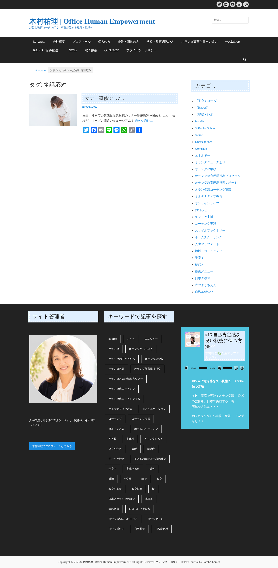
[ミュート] (219, 368)
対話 (111, 478)
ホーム (40, 70)
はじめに (39, 41)
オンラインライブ (207, 203)
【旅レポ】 (202, 107)
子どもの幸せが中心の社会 (150, 459)
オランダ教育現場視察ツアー (126, 378)
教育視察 (137, 489)
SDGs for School (205, 128)
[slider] (203, 368)
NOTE (73, 50)
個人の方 (104, 41)
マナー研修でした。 (106, 98)
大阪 (134, 449)
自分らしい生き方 (139, 509)
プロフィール (81, 41)
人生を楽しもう (153, 438)
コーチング (115, 418)
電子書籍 (91, 50)
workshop (232, 41)
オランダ (114, 349)
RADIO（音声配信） (47, 50)
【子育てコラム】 (207, 100)
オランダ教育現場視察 (147, 368)
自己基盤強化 (204, 291)
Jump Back (236, 368)
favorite (199, 121)
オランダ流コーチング (122, 388)
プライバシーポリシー (141, 50)
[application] (215, 368)
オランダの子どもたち (122, 359)
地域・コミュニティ (208, 251)
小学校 (128, 478)
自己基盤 (139, 528)
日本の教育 (202, 278)
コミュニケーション (154, 409)
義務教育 (114, 509)
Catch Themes (211, 562)
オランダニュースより (210, 162)
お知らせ (201, 210)
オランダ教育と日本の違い (199, 41)
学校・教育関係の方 (160, 41)
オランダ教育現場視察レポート (216, 182)
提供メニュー (204, 271)
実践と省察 (133, 468)
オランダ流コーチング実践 (213, 189)
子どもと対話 (116, 459)
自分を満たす (116, 528)
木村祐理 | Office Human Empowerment (92, 21)
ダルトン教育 (116, 428)
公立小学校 (115, 449)
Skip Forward (242, 368)
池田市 (149, 499)
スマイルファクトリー (210, 230)
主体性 (130, 438)
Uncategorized (203, 141)
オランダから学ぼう (141, 349)
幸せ (144, 478)
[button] (215, 383)
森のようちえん (205, 285)
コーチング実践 (205, 223)
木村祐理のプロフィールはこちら (52, 446)
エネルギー (202, 155)
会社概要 (59, 41)
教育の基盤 (115, 489)
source (199, 135)
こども (131, 338)
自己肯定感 (161, 528)
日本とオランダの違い (122, 499)
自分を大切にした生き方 (123, 518)
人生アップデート (207, 244)
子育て (199, 257)
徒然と (199, 264)
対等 (152, 468)
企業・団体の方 (128, 41)
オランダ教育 (116, 368)
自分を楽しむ (155, 518)
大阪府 (151, 449)
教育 (159, 478)
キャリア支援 (204, 216)
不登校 (112, 438)
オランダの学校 (205, 169)
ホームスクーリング (208, 237)
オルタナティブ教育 (208, 196)
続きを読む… (144, 120)
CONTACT (111, 50)
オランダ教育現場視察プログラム (217, 176)
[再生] (186, 368)
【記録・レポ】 (205, 114)
